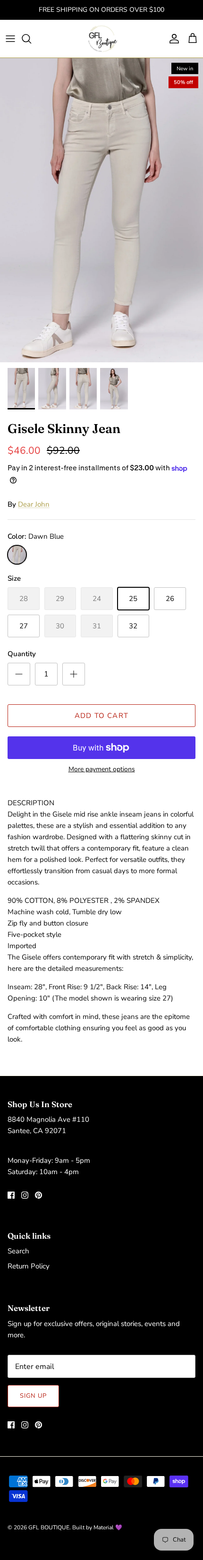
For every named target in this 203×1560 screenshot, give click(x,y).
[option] (101, 210)
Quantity (22, 654)
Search (18, 1251)
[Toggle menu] (10, 38)
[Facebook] (11, 1195)
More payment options (101, 770)
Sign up (33, 1396)
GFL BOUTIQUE (48, 1527)
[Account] (171, 38)
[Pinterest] (38, 1195)
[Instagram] (24, 1195)
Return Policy (29, 1266)
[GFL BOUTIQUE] (102, 39)
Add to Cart (101, 715)
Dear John (34, 504)
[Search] (31, 38)
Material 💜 (107, 1527)
